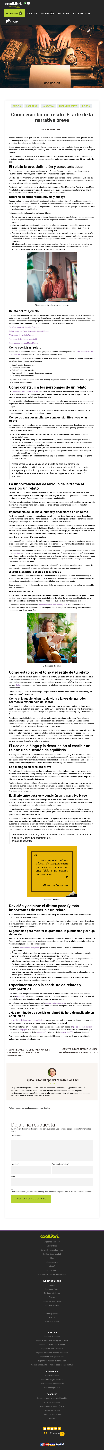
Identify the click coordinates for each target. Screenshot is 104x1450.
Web (13, 1176)
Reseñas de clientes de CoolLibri (52, 1274)
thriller (18, 685)
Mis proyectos (52, 1262)
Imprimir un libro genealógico (52, 1357)
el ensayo (21, 204)
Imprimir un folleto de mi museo (52, 1344)
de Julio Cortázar (24, 327)
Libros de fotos (52, 1289)
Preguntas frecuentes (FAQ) (52, 1406)
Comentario (16, 1135)
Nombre (15, 1164)
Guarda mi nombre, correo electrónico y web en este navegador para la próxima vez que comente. (52, 1192)
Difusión (52, 1418)
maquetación (41, 1032)
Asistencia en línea (52, 1402)
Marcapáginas (52, 1313)
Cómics (52, 1297)
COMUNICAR (52, 1371)
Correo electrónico (60, 1164)
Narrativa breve (68, 106)
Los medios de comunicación (52, 1383)
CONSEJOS (52, 1394)
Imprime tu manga (52, 1336)
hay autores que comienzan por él (53, 605)
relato (86, 106)
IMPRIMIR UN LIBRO (52, 1281)
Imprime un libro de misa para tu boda (52, 1340)
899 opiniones (55, 1433)
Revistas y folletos (52, 1293)
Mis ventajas (52, 1246)
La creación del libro (52, 1410)
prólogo (17, 553)
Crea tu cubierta (52, 1322)
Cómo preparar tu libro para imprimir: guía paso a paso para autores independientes (28, 1053)
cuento (17, 106)
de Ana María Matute (23, 343)
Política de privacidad (52, 1254)
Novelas (52, 1285)
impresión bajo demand (55, 1003)
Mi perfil (52, 1266)
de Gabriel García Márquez (29, 331)
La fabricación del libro (52, 1414)
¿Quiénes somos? (52, 1242)
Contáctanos (52, 1270)
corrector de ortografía (29, 948)
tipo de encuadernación (82, 1027)
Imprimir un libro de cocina (52, 1348)
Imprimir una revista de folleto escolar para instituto (52, 1365)
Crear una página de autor (52, 1379)
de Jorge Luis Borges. (21, 335)
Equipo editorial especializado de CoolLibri (52, 1080)
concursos (20, 996)
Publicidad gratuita (52, 1387)
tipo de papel (21, 1029)
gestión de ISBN (66, 1032)
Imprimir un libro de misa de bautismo (52, 1353)
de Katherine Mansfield (23, 339)
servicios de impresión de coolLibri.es (28, 1020)
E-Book (52, 1317)
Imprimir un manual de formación (52, 1361)
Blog (52, 1258)
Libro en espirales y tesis (52, 1301)
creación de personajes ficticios (25, 392)
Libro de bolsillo (52, 1305)
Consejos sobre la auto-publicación (52, 1398)
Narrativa (48, 106)
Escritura (31, 106)
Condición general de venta (52, 1250)
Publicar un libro (52, 1375)
